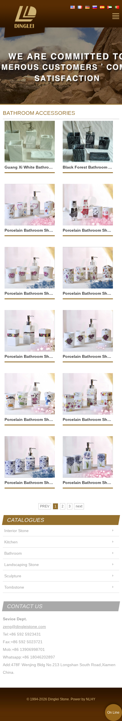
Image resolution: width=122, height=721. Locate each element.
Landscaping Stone (21, 564)
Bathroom (13, 553)
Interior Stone (16, 530)
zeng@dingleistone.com (24, 626)
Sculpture (12, 576)
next (79, 506)
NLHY (90, 699)
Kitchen (11, 542)
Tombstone (14, 587)
